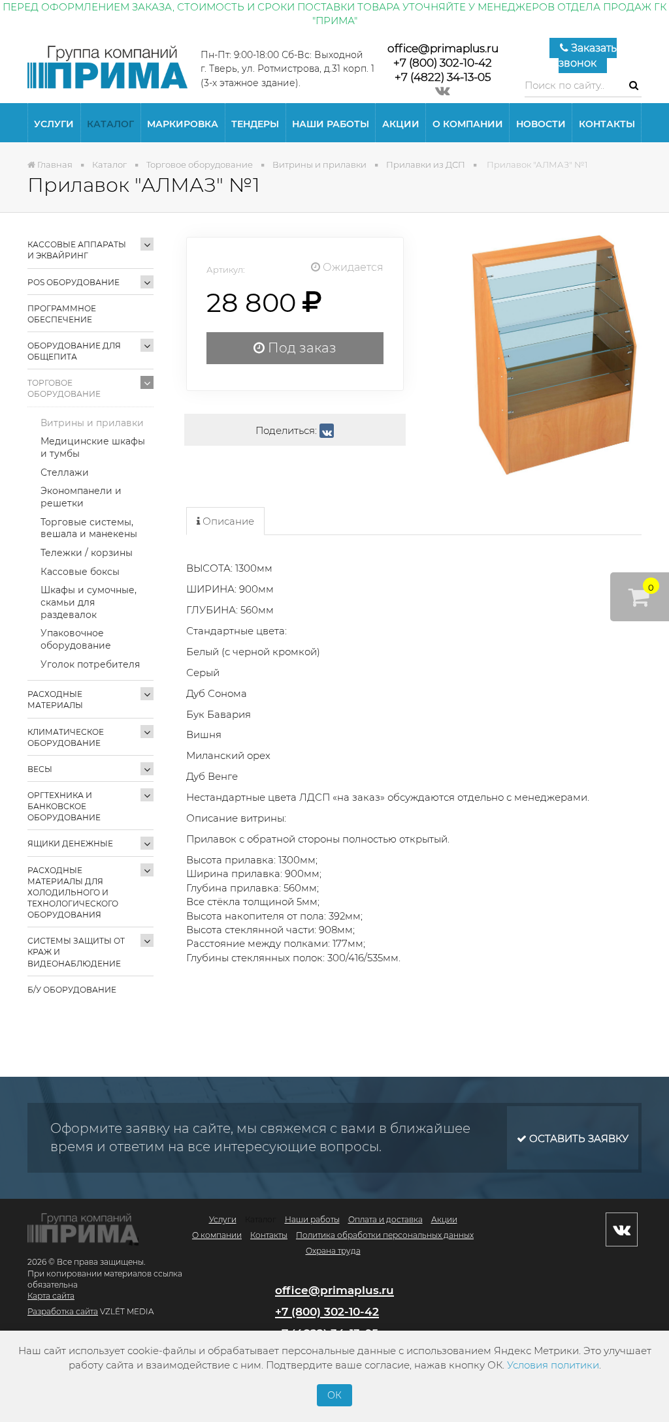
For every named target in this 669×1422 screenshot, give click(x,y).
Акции (400, 124)
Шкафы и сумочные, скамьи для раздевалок (89, 602)
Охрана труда (333, 1251)
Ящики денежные (70, 843)
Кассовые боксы (80, 572)
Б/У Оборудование (71, 990)
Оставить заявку (577, 1138)
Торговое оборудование (64, 388)
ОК (334, 1395)
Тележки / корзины (87, 553)
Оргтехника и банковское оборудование (64, 806)
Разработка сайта (62, 1311)
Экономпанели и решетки (81, 497)
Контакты (607, 124)
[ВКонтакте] (326, 431)
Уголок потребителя (90, 664)
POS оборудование (73, 282)
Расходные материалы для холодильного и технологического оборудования (72, 892)
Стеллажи (65, 472)
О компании (467, 124)
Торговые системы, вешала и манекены (89, 528)
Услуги (54, 124)
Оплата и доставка (385, 1219)
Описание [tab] (227, 521)
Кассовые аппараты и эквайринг (76, 250)
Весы (39, 769)
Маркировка (182, 124)
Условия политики (553, 1365)
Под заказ (300, 348)
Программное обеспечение (61, 313)
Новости (541, 124)
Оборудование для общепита (74, 351)
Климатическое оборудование (65, 737)
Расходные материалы (55, 699)
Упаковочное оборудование (76, 639)
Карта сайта (50, 1296)
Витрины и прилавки (92, 423)
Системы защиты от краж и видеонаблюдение (76, 952)
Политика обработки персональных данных (385, 1235)
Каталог (110, 124)
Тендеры (255, 124)
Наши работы (330, 124)
